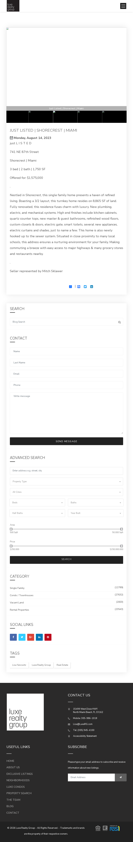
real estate (62, 665)
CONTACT (12, 813)
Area (12, 524)
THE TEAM (13, 800)
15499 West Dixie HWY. (85, 709)
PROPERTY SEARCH (19, 793)
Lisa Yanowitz (19, 665)
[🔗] (13, 637)
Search (66, 559)
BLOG (10, 806)
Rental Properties (19, 609)
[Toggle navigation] (123, 6)
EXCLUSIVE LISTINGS (19, 774)
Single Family (17, 588)
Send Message (66, 441)
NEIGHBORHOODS (18, 780)
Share (71, 289)
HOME (10, 761)
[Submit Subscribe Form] (121, 777)
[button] (66, 481)
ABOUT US (13, 767)
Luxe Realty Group (41, 665)
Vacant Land (17, 602)
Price (12, 541)
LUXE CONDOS (15, 787)
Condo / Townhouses (21, 595)
